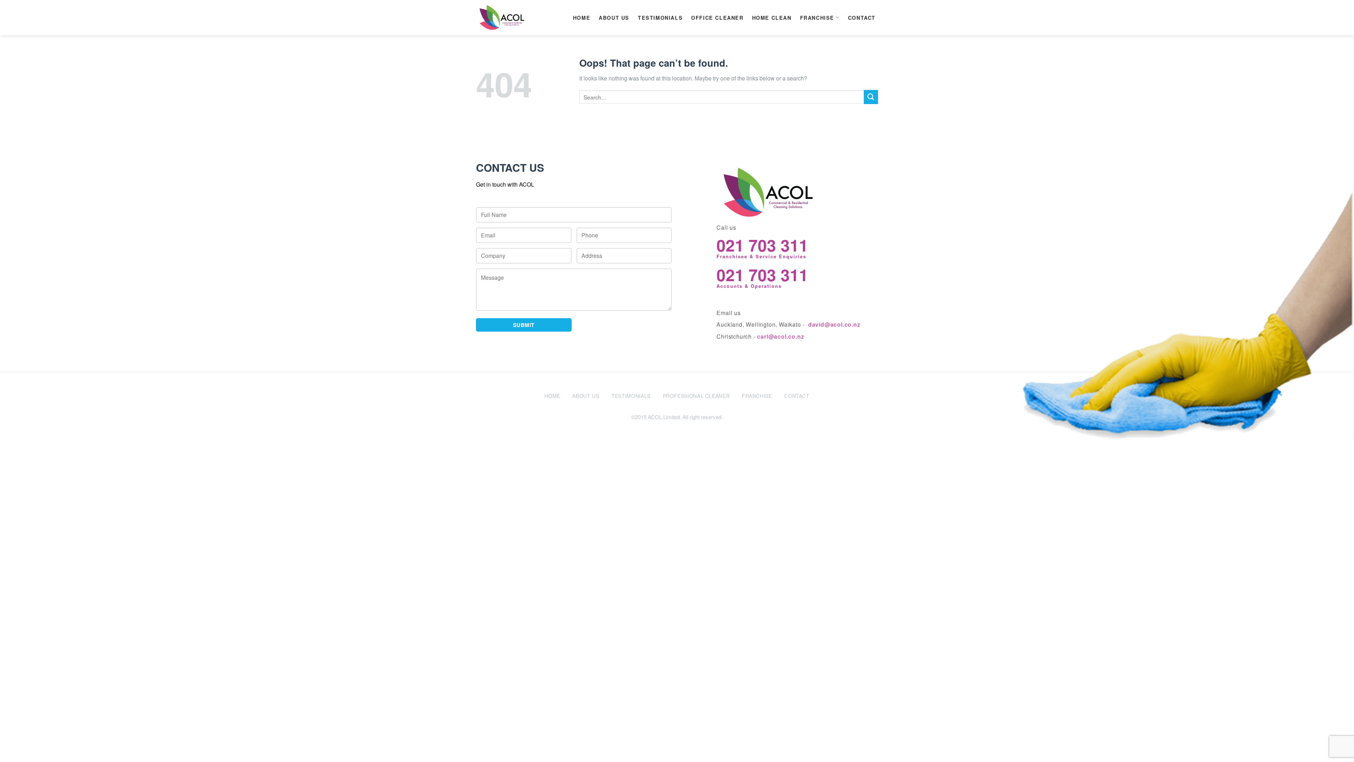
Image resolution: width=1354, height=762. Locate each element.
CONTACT (862, 17)
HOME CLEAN (772, 17)
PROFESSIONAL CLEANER (696, 395)
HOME (581, 17)
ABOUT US (614, 17)
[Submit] (871, 97)
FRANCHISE (817, 17)
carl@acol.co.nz (780, 336)
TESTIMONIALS (660, 17)
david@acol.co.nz (834, 324)
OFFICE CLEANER (717, 17)
